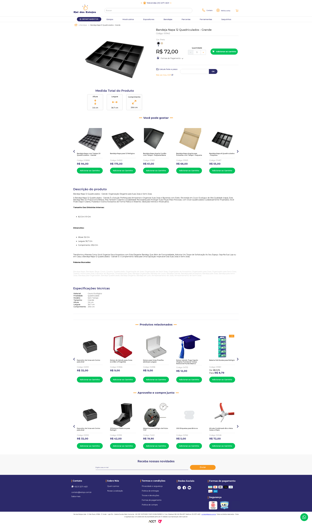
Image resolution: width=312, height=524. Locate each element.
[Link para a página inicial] (76, 25)
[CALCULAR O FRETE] (213, 71)
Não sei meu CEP (163, 75)
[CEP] (167, 69)
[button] (158, 43)
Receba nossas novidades (156, 461)
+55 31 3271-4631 (81, 487)
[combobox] (148, 10)
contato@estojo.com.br (81, 492)
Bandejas (83, 25)
